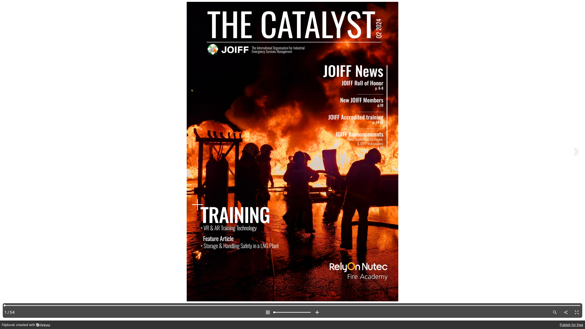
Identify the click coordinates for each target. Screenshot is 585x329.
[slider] (292, 312)
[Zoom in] (317, 312)
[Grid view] (267, 312)
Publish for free (571, 325)
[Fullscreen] (576, 312)
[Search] (554, 312)
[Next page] (576, 160)
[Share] (565, 312)
